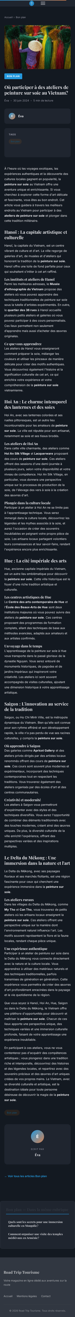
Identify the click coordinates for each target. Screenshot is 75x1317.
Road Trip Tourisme (21, 1272)
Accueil (8, 17)
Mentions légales (27, 1296)
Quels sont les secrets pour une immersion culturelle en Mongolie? (35, 1223)
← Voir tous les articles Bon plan (25, 1176)
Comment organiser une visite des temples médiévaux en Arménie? (35, 1236)
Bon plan (21, 17)
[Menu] (43, 3)
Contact (46, 1296)
